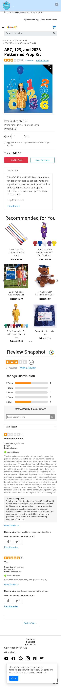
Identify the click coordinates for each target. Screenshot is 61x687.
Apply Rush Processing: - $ (28, 144)
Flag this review (11, 547)
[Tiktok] (35, 658)
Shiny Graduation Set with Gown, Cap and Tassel (16, 334)
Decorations (7, 40)
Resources (30, 644)
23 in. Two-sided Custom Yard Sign (16, 293)
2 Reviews (29, 61)
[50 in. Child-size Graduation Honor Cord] (16, 234)
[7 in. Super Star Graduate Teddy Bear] (45, 276)
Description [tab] (12, 170)
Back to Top (29, 623)
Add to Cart (16, 160)
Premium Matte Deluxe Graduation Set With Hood (44, 252)
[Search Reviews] (52, 416)
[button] (3, 280)
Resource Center (49, 19)
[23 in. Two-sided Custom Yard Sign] (16, 276)
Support (30, 641)
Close (13, 678)
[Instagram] (28, 658)
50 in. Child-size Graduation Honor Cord (16, 252)
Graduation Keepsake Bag (44, 332)
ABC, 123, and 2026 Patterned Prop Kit (20, 43)
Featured (30, 639)
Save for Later (42, 160)
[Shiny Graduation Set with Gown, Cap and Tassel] (16, 316)
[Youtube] (6, 658)
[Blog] (42, 658)
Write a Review (42, 61)
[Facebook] (13, 658)
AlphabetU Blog (31, 19)
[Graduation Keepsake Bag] (45, 316)
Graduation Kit (21, 40)
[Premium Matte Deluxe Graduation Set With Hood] (45, 234)
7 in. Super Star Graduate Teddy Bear (44, 293)
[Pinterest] (20, 658)
